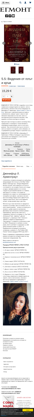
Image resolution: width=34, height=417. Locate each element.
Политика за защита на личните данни (13, 338)
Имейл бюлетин (7, 369)
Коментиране (21, 86)
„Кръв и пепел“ (21, 110)
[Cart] (30, 2)
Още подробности (6, 161)
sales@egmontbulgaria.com (9, 388)
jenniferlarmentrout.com (9, 242)
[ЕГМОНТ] (15, 9)
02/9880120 (18, 391)
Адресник (6, 364)
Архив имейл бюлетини (9, 347)
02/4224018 (13, 386)
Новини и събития (8, 345)
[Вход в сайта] (25, 2)
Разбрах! (27, 410)
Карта (19, 388)
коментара (12, 86)
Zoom (17, 64)
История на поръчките (9, 366)
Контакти (5, 350)
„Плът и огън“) (24, 281)
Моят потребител (8, 361)
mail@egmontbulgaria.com (8, 393)
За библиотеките (7, 343)
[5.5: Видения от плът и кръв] (17, 43)
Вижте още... (20, 166)
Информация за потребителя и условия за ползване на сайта (14, 341)
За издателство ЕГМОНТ (9, 348)
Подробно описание (8, 166)
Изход (5, 371)
